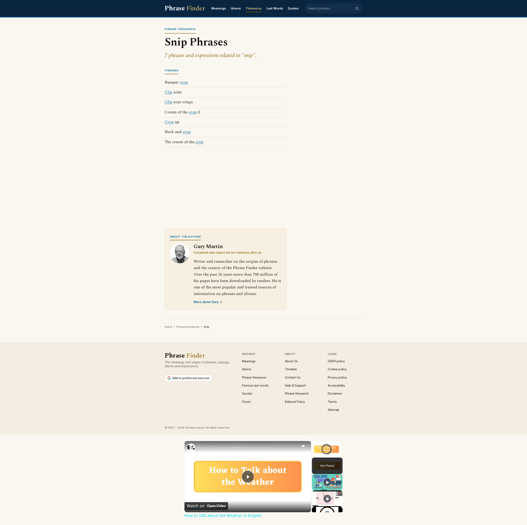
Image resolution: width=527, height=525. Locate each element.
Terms (332, 401)
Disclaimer (335, 393)
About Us (291, 361)
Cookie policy (337, 369)
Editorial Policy (295, 401)
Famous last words (255, 385)
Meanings (218, 8)
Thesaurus (253, 8)
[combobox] (330, 8)
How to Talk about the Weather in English (233, 447)
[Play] (314, 455)
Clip (168, 92)
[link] (191, 448)
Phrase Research (297, 393)
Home (168, 326)
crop (184, 82)
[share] (303, 446)
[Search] (357, 8)
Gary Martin (208, 247)
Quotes (293, 8)
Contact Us (292, 377)
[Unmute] (319, 455)
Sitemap (333, 409)
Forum (246, 401)
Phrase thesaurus (187, 326)
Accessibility (336, 385)
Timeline (291, 369)
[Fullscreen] (338, 455)
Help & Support (295, 385)
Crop (169, 122)
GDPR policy (336, 361)
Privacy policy (337, 377)
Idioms (236, 8)
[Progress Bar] (326, 452)
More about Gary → (208, 302)
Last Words (274, 8)
